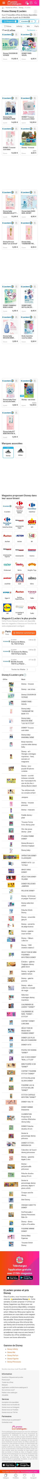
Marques (5, 1385)
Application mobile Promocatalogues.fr (15, 1387)
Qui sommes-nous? (8, 1390)
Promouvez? (6, 1380)
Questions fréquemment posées (12, 1377)
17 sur (8, 30)
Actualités (5, 1395)
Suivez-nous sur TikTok (10, 1412)
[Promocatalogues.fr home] (15, 3)
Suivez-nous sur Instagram (10, 1407)
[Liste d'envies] (31, 3)
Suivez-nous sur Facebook (10, 1405)
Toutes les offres (11, 7)
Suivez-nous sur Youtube (10, 1410)
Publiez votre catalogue (9, 1392)
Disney (21, 7)
